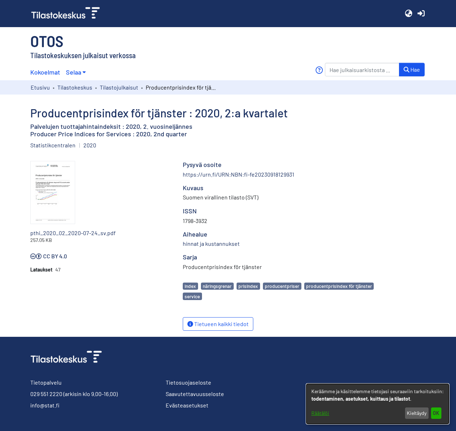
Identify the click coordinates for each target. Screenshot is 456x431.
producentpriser (282, 286)
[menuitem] (76, 72)
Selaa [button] (73, 72)
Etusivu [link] (40, 87)
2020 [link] (89, 145)
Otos (46, 40)
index (190, 286)
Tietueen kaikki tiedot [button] (221, 323)
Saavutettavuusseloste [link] (195, 393)
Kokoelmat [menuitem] (45, 72)
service (192, 296)
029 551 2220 (46, 393)
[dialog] (377, 404)
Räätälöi (320, 413)
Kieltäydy (416, 413)
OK (436, 413)
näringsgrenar (217, 286)
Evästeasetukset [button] (187, 405)
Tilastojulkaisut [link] (119, 87)
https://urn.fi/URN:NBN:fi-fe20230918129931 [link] (238, 174)
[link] (68, 13)
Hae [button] (414, 69)
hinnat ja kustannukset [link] (211, 243)
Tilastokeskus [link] (74, 87)
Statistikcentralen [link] (53, 145)
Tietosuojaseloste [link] (188, 382)
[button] (408, 13)
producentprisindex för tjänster (339, 286)
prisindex (248, 286)
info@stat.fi (44, 405)
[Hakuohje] (319, 70)
